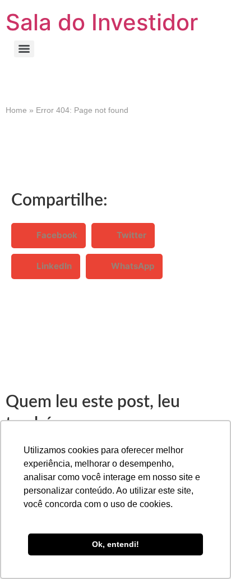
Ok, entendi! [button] (115, 544)
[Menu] (24, 48)
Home (16, 110)
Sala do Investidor (102, 22)
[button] (48, 235)
